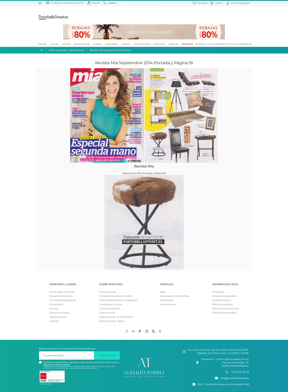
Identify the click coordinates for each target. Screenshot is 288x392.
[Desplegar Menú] (40, 3)
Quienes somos (107, 292)
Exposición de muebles (236, 44)
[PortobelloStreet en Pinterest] (140, 331)
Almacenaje (82, 44)
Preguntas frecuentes (61, 296)
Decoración (142, 44)
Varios (125, 44)
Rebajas (187, 44)
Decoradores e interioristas (174, 296)
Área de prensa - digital (112, 321)
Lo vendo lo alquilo (109, 308)
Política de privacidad (224, 312)
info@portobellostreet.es (234, 378)
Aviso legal (218, 292)
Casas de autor (107, 312)
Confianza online (221, 300)
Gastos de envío (57, 317)
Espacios (159, 44)
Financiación (56, 304)
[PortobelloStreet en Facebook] (127, 331)
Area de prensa (168, 304)
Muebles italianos (207, 44)
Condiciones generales (224, 296)
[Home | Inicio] (41, 50)
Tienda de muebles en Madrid (115, 296)
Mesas (42, 44)
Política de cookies (222, 304)
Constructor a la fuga (110, 304)
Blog (162, 292)
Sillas (54, 44)
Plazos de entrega (59, 312)
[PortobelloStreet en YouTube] (134, 331)
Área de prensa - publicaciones (116, 317)
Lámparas (111, 44)
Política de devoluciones (225, 308)
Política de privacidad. (88, 368)
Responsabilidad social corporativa (118, 300)
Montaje (53, 308)
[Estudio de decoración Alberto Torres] (144, 377)
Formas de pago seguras (62, 300)
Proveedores (167, 300)
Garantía (54, 321)
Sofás (66, 44)
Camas (97, 44)
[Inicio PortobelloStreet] (52, 19)
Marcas (173, 44)
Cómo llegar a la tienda (62, 292)
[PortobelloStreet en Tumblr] (160, 331)
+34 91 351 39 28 (240, 371)
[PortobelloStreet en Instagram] (147, 331)
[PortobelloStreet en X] (154, 331)
